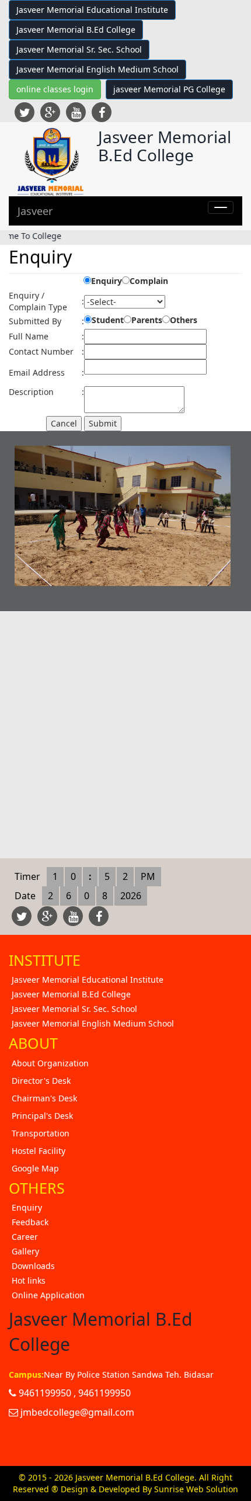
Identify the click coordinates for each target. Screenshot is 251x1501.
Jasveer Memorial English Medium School (97, 69)
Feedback (30, 1222)
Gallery (25, 1251)
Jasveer (35, 211)
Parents (146, 319)
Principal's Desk (42, 1115)
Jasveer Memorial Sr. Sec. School (79, 49)
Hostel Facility (38, 1150)
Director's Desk (41, 1080)
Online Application (48, 1295)
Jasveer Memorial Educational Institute (92, 9)
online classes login (54, 89)
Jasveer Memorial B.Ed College (75, 29)
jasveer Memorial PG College (169, 89)
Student (108, 319)
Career (25, 1236)
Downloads (33, 1265)
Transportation (40, 1133)
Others (183, 319)
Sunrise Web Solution (196, 1489)
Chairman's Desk (44, 1098)
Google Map (35, 1168)
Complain (149, 280)
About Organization (50, 1063)
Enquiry (106, 280)
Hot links (29, 1280)
